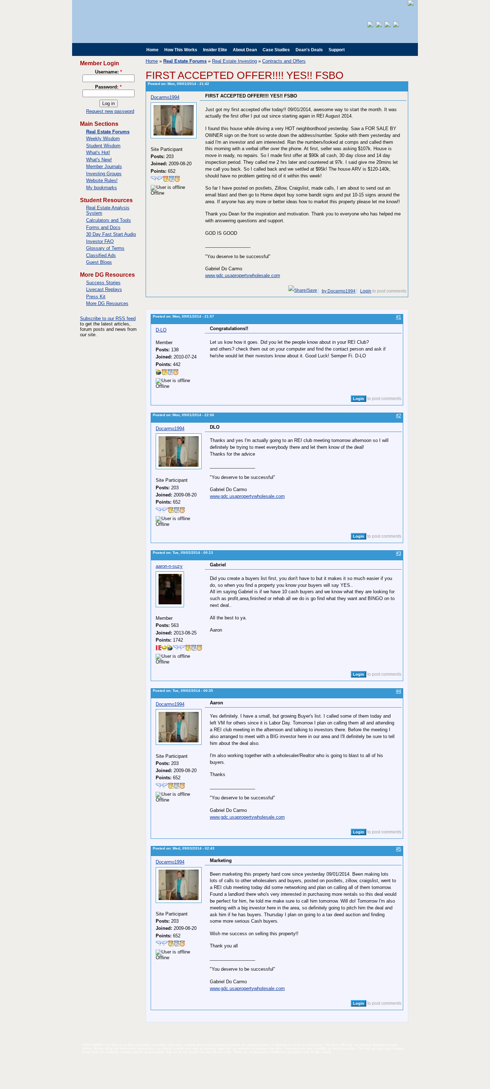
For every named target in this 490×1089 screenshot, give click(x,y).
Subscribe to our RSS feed (108, 318)
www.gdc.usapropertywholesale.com (242, 275)
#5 (398, 849)
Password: (108, 87)
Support (337, 49)
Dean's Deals (309, 49)
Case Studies (276, 49)
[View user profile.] (174, 136)
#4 (398, 691)
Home (152, 49)
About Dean (245, 49)
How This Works (180, 49)
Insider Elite (215, 49)
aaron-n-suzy (169, 566)
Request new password (110, 111)
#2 (398, 415)
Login (365, 291)
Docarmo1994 (165, 97)
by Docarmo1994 (338, 291)
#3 (398, 553)
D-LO (161, 330)
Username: (108, 72)
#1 (398, 317)
